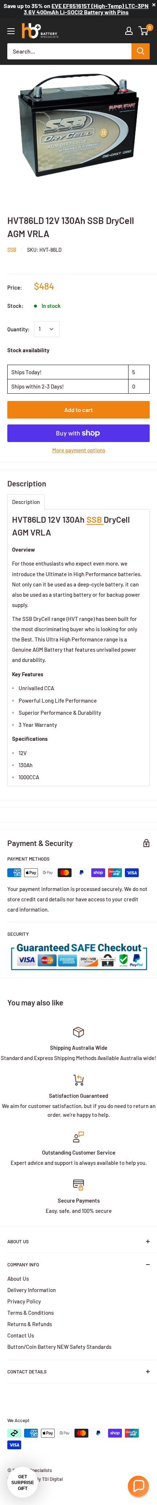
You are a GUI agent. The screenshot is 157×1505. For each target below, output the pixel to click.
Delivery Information (31, 1290)
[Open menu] (11, 31)
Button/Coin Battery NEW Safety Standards (59, 1346)
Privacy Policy (24, 1301)
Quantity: (18, 329)
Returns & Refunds (29, 1324)
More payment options (78, 450)
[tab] (26, 501)
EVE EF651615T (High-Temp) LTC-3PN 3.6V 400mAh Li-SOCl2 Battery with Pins (86, 8)
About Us (18, 1278)
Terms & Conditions (30, 1312)
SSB (11, 250)
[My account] (129, 31)
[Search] (140, 51)
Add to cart (78, 409)
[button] (138, 1486)
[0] (143, 30)
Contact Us (20, 1335)
